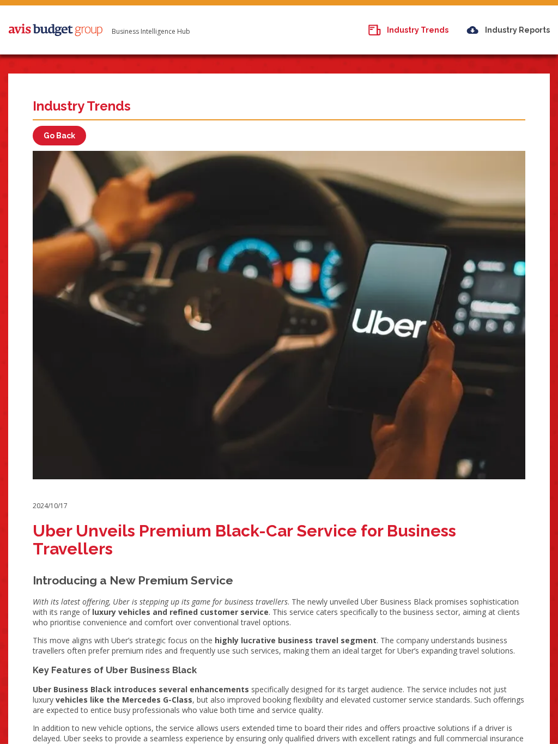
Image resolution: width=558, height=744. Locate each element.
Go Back (59, 135)
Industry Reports (517, 30)
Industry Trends (417, 30)
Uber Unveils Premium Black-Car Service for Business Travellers (244, 539)
